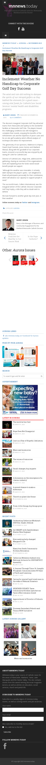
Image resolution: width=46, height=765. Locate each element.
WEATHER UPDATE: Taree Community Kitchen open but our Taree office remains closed (27, 590)
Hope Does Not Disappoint (24, 431)
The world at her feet (22, 422)
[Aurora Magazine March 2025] (15, 260)
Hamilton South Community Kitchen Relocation (25, 549)
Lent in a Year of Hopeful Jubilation (28, 441)
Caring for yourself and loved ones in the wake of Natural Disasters (28, 580)
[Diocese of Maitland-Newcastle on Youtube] (23, 29)
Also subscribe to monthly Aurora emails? (18, 724)
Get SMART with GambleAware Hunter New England (26, 531)
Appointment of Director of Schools (28, 599)
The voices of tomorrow (23, 459)
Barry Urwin (22, 220)
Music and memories (22, 450)
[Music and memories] (11, 630)
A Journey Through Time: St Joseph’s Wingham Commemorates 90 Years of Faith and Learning (28, 570)
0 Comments (17, 117)
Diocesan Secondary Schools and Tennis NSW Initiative (26, 609)
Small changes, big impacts (24, 469)
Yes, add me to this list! (13, 727)
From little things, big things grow (27, 506)
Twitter (25, 202)
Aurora (16, 208)
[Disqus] (23, 298)
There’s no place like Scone (24, 497)
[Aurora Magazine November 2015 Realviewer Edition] (20, 356)
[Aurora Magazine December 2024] (23, 260)
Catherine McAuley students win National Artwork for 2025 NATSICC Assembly (28, 560)
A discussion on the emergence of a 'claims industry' (27, 479)
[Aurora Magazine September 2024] (31, 260)
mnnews (23, 5)
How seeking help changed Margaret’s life (24, 540)
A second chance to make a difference (24, 488)
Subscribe (7, 732)
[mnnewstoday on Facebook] (19, 29)
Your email (6, 715)
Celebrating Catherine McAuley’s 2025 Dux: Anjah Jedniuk (26, 522)
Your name (6, 706)
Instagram (35, 202)
